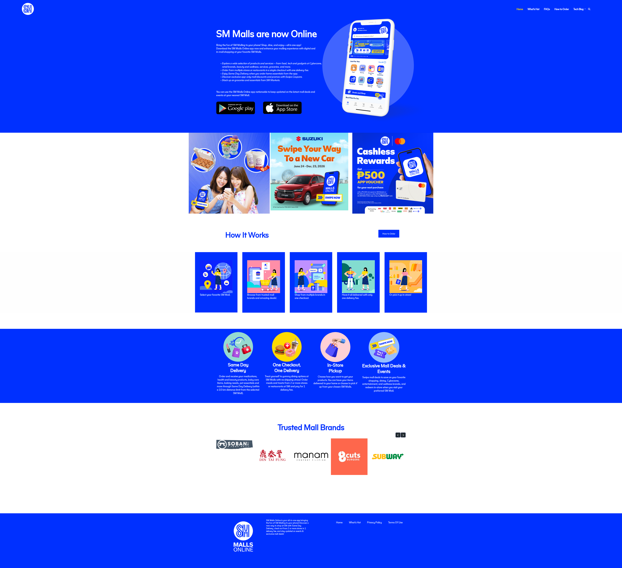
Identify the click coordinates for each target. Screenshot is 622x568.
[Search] (589, 9)
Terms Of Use (395, 522)
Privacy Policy (374, 522)
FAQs (547, 9)
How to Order (561, 9)
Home (520, 9)
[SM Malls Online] (28, 9)
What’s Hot (533, 9)
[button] (585, 9)
